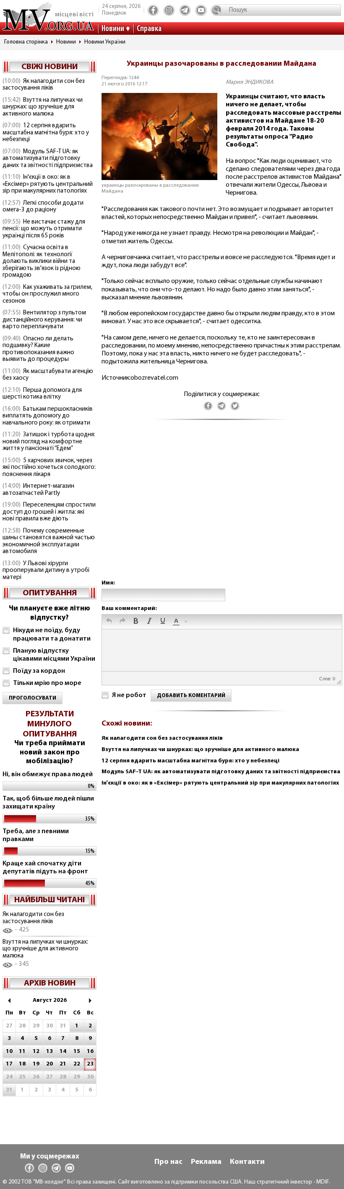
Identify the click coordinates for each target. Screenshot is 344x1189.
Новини (113, 29)
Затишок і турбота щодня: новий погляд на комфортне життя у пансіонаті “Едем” (49, 442)
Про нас (168, 1162)
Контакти (247, 1162)
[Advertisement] (221, 508)
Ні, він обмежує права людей (48, 774)
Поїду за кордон (39, 671)
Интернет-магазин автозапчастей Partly (38, 490)
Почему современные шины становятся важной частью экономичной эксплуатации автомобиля (49, 541)
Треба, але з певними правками (36, 835)
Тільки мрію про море (47, 683)
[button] (109, 621)
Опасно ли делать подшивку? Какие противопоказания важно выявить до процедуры (38, 349)
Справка (149, 29)
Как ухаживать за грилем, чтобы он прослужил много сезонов (47, 294)
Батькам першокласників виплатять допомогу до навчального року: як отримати (48, 416)
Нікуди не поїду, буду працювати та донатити (52, 634)
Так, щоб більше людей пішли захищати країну (48, 802)
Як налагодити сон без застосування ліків (44, 85)
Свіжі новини (49, 67)
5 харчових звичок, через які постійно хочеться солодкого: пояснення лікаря (49, 468)
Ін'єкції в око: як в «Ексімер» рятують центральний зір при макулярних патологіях (48, 184)
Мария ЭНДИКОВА (250, 82)
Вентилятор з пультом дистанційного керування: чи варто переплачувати (44, 320)
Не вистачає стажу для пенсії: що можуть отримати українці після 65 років (44, 229)
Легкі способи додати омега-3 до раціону (43, 207)
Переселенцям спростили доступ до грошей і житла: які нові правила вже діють (49, 512)
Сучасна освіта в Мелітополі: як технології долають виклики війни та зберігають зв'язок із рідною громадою (42, 261)
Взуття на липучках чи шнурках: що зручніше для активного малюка (43, 107)
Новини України (104, 42)
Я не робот (129, 695)
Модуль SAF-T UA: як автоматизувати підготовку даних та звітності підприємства (48, 159)
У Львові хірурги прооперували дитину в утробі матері (46, 571)
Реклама (206, 1162)
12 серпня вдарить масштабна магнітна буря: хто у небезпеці (46, 133)
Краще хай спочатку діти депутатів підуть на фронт (45, 867)
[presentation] (109, 622)
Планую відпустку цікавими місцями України (54, 655)
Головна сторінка (26, 42)
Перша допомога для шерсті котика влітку (42, 394)
